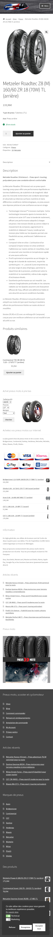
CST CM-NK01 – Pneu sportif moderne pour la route (25, 602)
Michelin (9, 842)
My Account (11, 727)
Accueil (8, 19)
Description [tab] (8, 162)
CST (7, 818)
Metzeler (17, 150)
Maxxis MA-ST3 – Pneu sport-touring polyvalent (24, 606)
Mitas (8, 846)
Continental (11, 813)
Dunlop (9, 823)
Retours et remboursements (18, 718)
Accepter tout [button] (39, 927)
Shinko (9, 856)
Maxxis (9, 832)
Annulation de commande (17, 722)
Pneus (20, 19)
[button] (46, 32)
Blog (8, 708)
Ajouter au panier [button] (13, 372)
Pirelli (8, 851)
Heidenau (10, 827)
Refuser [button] (12, 927)
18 (12, 150)
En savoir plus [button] (12, 912)
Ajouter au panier (23, 133)
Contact (9, 737)
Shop (15, 19)
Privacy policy (12, 732)
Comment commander (15, 713)
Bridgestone (11, 809)
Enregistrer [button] (25, 927)
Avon (8, 804)
